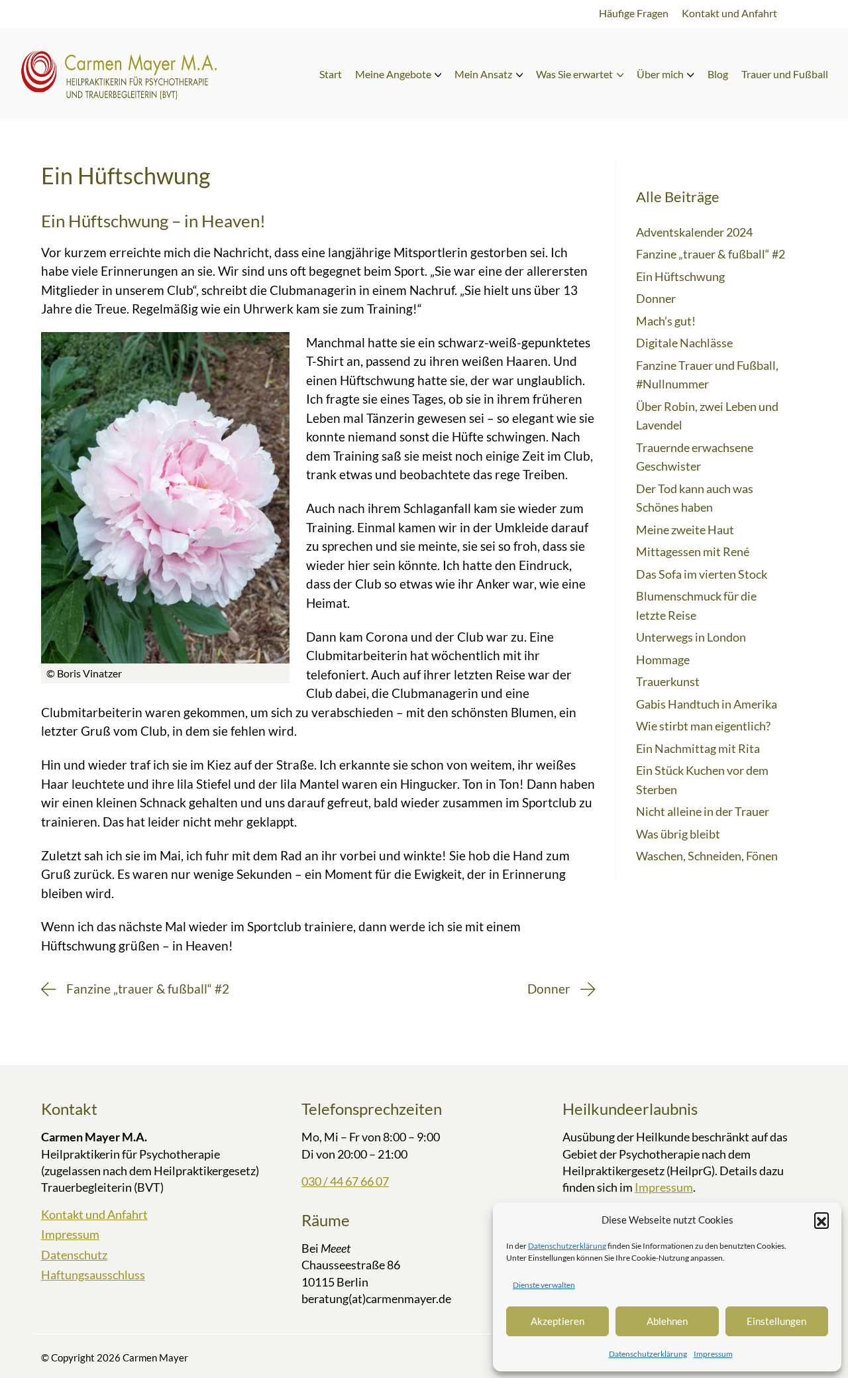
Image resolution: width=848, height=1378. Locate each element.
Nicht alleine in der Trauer (702, 811)
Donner (656, 298)
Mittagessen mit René (692, 551)
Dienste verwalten (544, 1285)
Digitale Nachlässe (684, 342)
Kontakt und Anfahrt (94, 1214)
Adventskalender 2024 (694, 232)
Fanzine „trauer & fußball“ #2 (710, 254)
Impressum (713, 1354)
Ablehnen (667, 1321)
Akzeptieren (557, 1321)
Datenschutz (74, 1254)
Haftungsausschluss (93, 1274)
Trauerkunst (668, 681)
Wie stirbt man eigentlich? (703, 725)
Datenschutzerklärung (567, 1246)
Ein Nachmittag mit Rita (698, 748)
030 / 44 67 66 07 (345, 1181)
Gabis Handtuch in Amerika (706, 704)
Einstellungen (776, 1321)
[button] (821, 1219)
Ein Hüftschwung (680, 276)
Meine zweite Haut (685, 529)
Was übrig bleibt (678, 834)
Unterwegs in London (691, 637)
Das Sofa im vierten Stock (701, 574)
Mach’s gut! (666, 321)
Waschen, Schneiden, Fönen (707, 855)
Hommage (663, 659)
